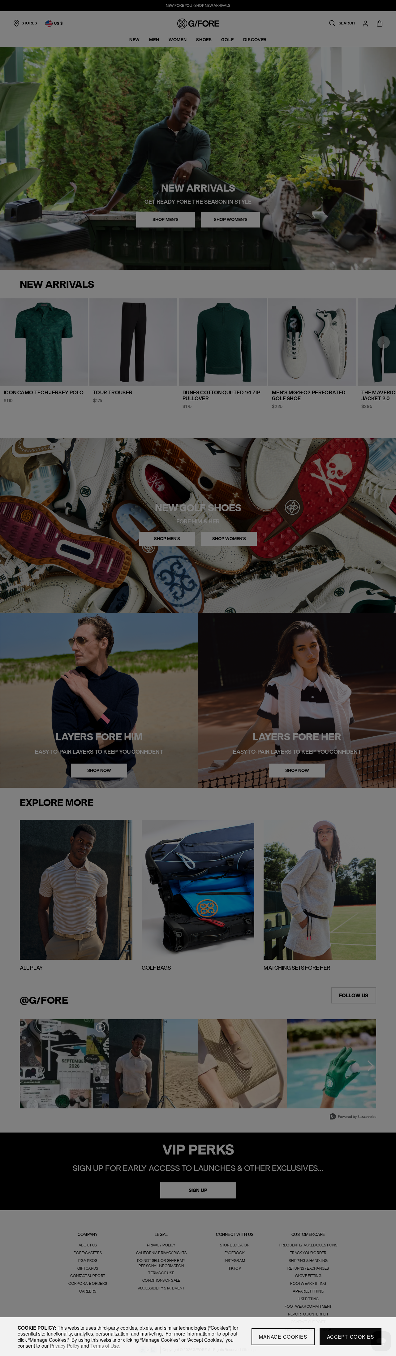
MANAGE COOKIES (283, 1336)
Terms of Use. (105, 1345)
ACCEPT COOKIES (350, 1336)
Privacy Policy (65, 1345)
